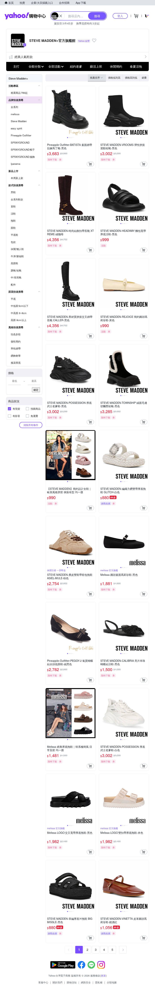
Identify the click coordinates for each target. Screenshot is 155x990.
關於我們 (57, 982)
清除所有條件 (30, 425)
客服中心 (43, 982)
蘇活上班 (96, 66)
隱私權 (98, 982)
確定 (35, 389)
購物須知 (72, 982)
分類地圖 (112, 982)
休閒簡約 (116, 66)
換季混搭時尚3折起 (88, 23)
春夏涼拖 (136, 66)
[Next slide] (93, 111)
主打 (16, 66)
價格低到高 (114, 77)
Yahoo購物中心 (25, 15)
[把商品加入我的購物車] (90, 164)
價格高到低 (131, 77)
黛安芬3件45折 (63, 23)
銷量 (144, 77)
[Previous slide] (48, 111)
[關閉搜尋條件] (60, 16)
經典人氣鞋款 (24, 57)
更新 (103, 975)
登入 (120, 16)
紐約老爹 (76, 66)
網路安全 (86, 982)
